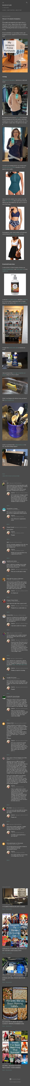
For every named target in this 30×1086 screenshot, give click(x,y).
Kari (8, 483)
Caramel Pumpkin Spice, (8, 269)
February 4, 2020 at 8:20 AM (13, 601)
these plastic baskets (12, 299)
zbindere (19, 1081)
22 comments (9, 909)
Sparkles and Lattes (12, 561)
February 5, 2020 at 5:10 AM (21, 687)
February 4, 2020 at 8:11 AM (21, 569)
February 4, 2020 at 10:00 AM (15, 633)
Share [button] (3, 473)
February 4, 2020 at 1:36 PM (22, 605)
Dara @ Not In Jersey (12, 508)
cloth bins (25, 299)
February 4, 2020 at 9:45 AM (20, 615)
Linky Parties (11, 10)
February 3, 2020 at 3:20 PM (18, 516)
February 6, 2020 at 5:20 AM (18, 786)
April (8, 542)
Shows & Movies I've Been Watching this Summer (11, 1067)
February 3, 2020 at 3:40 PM (15, 542)
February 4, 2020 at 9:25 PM (13, 697)
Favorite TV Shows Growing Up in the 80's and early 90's (14, 949)
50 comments (9, 982)
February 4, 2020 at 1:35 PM (21, 623)
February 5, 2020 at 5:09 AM (22, 668)
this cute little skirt (15, 234)
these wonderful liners (21, 303)
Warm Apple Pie (20, 269)
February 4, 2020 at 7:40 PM (13, 678)
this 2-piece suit (9, 200)
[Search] (27, 2)
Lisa (8, 633)
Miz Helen (9, 808)
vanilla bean (5, 271)
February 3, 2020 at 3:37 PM (21, 527)
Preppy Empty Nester (12, 600)
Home (4, 10)
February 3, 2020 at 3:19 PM (21, 492)
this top (18, 117)
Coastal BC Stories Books (13, 696)
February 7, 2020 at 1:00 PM (22, 815)
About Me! (19, 10)
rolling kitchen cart (19, 444)
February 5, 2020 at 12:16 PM (20, 723)
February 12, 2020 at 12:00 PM (18, 852)
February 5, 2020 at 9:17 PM (17, 759)
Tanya (8, 658)
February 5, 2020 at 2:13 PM (21, 740)
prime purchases (15, 475)
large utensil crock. (9, 400)
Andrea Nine (10, 615)
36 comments (9, 1026)
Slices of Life (7, 5)
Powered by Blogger (16, 1079)
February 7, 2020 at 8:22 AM (18, 808)
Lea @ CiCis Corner (11, 677)
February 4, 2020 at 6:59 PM (17, 658)
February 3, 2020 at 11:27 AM (13, 509)
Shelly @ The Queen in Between (15, 578)
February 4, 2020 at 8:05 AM (13, 579)
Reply (8, 505)
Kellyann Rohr (10, 723)
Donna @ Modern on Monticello (15, 843)
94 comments (9, 953)
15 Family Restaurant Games (13, 906)
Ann (8, 824)
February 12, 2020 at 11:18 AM (13, 844)
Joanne (13, 492)
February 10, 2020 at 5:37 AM (18, 832)
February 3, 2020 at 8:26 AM (15, 483)
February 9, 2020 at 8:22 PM (15, 824)
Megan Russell (10, 527)
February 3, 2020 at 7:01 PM (13, 562)
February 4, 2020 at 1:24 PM (22, 590)
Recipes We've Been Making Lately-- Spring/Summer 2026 (13, 1023)
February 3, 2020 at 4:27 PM (18, 533)
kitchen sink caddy (13, 347)
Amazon (10, 475)
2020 (6, 475)
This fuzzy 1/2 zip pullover (9, 80)
